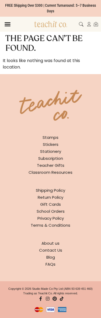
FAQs (50, 264)
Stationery (50, 151)
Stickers (50, 144)
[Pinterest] (55, 299)
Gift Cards (50, 204)
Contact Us (50, 250)
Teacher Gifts (50, 165)
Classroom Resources (50, 172)
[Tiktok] (62, 299)
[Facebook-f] (41, 299)
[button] (7, 24)
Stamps (50, 137)
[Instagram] (48, 299)
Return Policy (50, 197)
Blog (50, 257)
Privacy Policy (50, 218)
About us (50, 243)
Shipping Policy (50, 190)
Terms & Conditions (50, 225)
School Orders (51, 211)
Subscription (50, 158)
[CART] (95, 24)
